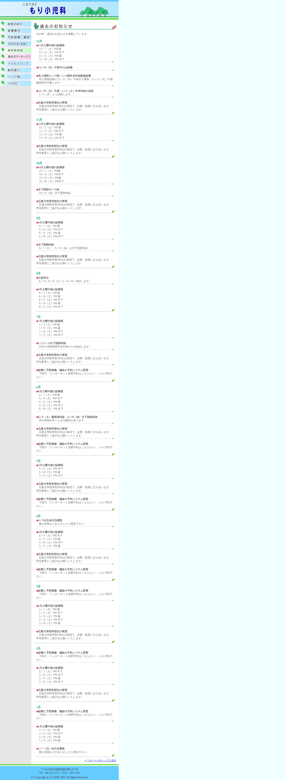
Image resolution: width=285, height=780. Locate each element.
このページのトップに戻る (101, 760)
